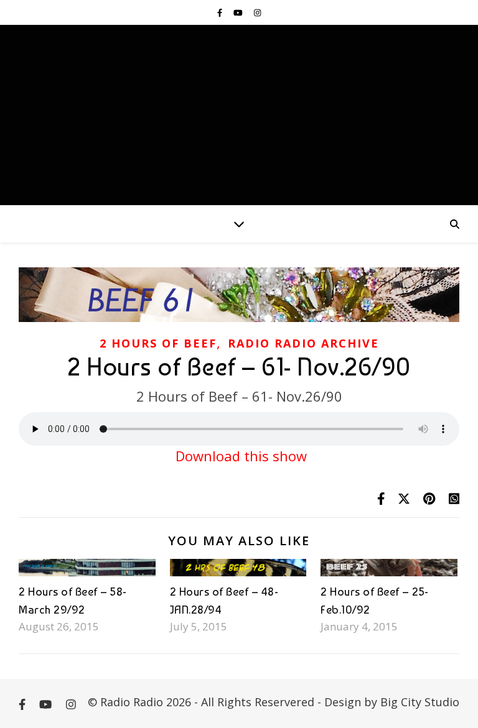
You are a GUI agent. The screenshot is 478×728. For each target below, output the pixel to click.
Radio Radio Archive (303, 343)
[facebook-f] (220, 12)
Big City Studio (419, 701)
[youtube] (239, 12)
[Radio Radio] (239, 115)
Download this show (239, 455)
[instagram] (257, 12)
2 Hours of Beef (158, 343)
